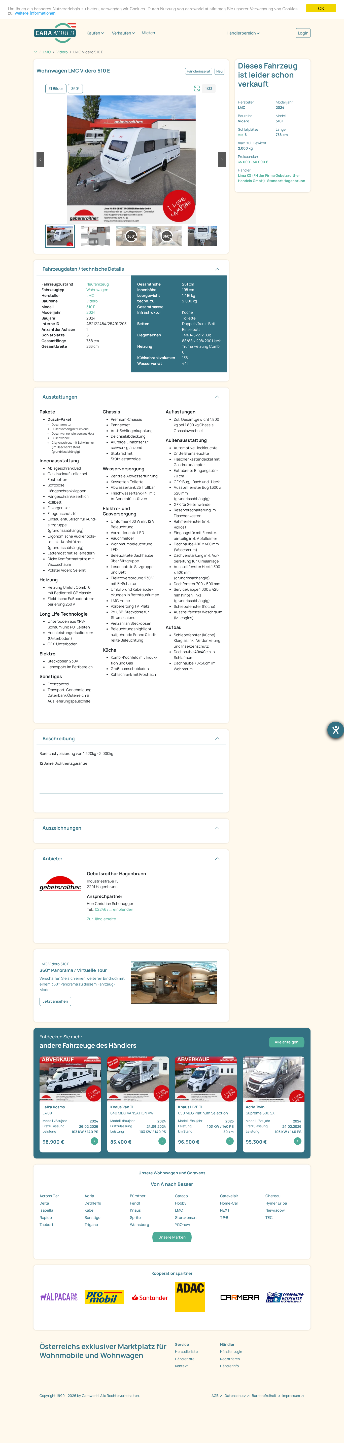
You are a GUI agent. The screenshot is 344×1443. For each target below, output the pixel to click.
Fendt (135, 1203)
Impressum (291, 1395)
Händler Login (231, 1351)
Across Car (49, 1196)
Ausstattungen (60, 397)
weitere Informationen (35, 13)
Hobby (180, 1203)
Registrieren (230, 1358)
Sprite (135, 1217)
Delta (44, 1203)
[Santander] (149, 1296)
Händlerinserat (199, 71)
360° (75, 88)
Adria (89, 1196)
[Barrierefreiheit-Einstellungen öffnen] (335, 730)
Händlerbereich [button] (241, 33)
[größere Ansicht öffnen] (197, 88)
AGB (215, 1395)
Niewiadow (275, 1210)
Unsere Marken (172, 1237)
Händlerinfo (229, 1365)
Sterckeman (185, 1217)
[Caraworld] (54, 33)
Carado (181, 1196)
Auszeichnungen (62, 828)
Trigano (91, 1224)
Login (303, 33)
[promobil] (104, 1296)
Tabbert (46, 1224)
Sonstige (92, 1217)
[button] (40, 159)
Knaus (135, 1210)
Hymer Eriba (276, 1203)
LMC (90, 295)
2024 (90, 312)
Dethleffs (93, 1203)
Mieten (148, 33)
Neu (219, 71)
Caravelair (229, 1196)
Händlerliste (184, 1358)
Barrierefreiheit (264, 1395)
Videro (92, 301)
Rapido (46, 1217)
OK (321, 8)
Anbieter (52, 858)
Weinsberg (139, 1224)
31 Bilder (56, 88)
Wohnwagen (97, 289)
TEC (269, 1217)
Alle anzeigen (286, 1042)
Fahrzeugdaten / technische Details (83, 269)
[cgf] (284, 1296)
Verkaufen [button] (121, 33)
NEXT (225, 1210)
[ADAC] (190, 1296)
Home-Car (229, 1203)
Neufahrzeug (97, 284)
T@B (224, 1217)
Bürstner (138, 1196)
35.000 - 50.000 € (253, 161)
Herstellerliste (186, 1351)
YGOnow (182, 1224)
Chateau (273, 1196)
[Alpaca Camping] (59, 1296)
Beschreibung (59, 738)
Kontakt (181, 1365)
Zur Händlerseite (101, 919)
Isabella (46, 1210)
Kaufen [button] (93, 33)
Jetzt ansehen (55, 1001)
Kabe (89, 1210)
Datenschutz (235, 1395)
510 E (90, 306)
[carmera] (239, 1296)
